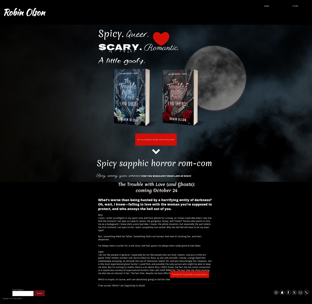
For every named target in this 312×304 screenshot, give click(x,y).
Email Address (18, 290)
